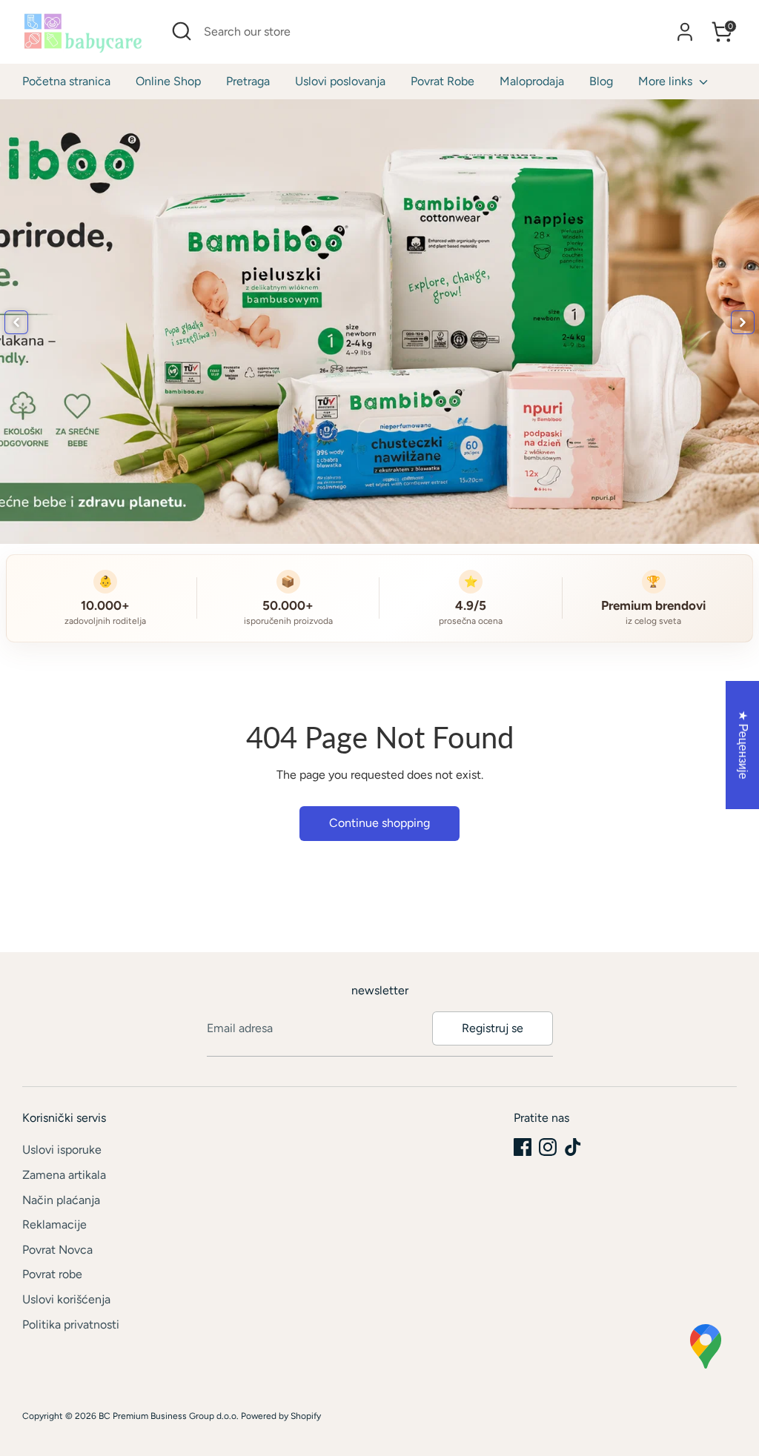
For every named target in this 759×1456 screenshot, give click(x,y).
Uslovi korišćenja (66, 1299)
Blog (601, 81)
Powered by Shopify (281, 1416)
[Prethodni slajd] (16, 322)
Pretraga (248, 81)
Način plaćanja (61, 1200)
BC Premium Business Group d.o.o (167, 1416)
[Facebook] (522, 1147)
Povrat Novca (57, 1250)
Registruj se (492, 1028)
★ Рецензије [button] (743, 744)
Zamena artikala (64, 1175)
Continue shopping (379, 823)
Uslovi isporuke (62, 1150)
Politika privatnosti (70, 1324)
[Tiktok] (573, 1147)
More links (666, 81)
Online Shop (168, 81)
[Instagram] (548, 1147)
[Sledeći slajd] (743, 322)
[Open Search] (181, 31)
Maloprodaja (532, 81)
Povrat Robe (442, 81)
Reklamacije (54, 1224)
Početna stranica (66, 81)
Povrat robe (52, 1274)
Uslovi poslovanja (340, 81)
